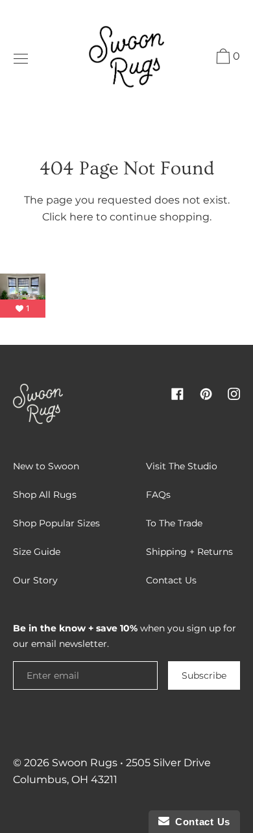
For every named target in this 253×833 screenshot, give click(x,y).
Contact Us (199, 821)
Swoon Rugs (84, 763)
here (81, 217)
